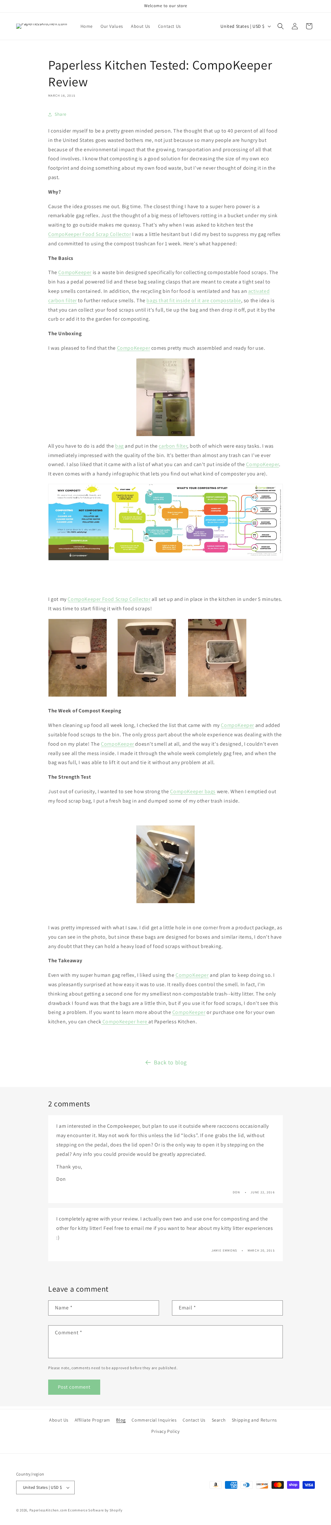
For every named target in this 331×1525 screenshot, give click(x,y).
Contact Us (194, 1420)
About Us (59, 1420)
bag (119, 446)
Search (219, 1420)
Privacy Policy (165, 1431)
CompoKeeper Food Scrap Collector (89, 234)
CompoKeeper (74, 272)
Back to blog (170, 1062)
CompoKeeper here (124, 1021)
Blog (120, 1420)
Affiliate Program (92, 1420)
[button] (280, 26)
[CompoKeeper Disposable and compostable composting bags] (165, 864)
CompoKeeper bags (193, 791)
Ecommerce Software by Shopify (95, 1510)
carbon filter (173, 446)
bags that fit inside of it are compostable (193, 300)
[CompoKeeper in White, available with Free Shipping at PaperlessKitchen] (77, 696)
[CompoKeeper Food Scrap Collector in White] (146, 696)
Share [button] (61, 114)
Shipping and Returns (254, 1420)
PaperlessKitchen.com (48, 1510)
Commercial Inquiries (154, 1420)
